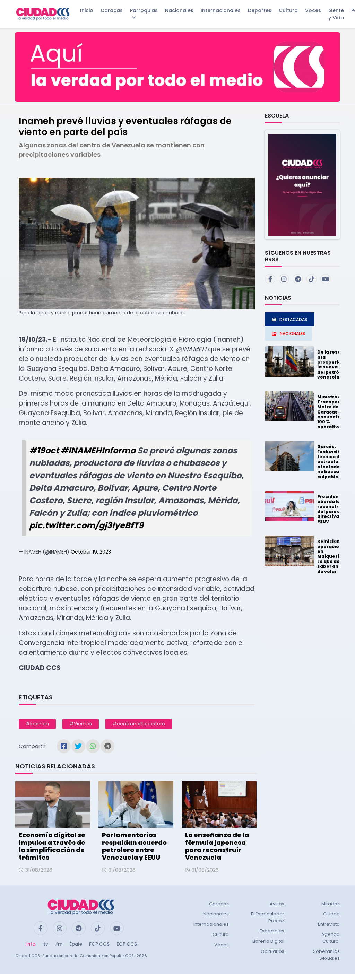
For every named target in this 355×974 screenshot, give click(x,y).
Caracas (112, 10)
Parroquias (144, 10)
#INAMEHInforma (98, 450)
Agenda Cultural (330, 938)
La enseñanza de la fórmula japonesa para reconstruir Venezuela (217, 846)
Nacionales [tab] (292, 334)
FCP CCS (99, 944)
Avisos (277, 904)
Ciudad (331, 914)
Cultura (288, 10)
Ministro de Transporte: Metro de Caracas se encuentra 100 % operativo (331, 411)
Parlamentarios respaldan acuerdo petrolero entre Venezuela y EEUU (134, 846)
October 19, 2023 (91, 551)
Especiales (272, 931)
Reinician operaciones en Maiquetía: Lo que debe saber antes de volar (332, 556)
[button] (302, 184)
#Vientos (80, 723)
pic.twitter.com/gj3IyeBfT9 (86, 525)
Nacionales (179, 10)
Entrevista (329, 924)
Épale (75, 944)
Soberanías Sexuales (326, 955)
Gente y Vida (336, 14)
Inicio (86, 10)
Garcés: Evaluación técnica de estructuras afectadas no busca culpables (331, 461)
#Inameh (37, 723)
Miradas (330, 904)
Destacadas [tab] (293, 319)
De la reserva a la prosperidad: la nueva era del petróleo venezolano (333, 364)
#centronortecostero (138, 723)
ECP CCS (126, 944)
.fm (58, 944)
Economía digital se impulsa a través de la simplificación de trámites (52, 846)
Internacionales (221, 10)
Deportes (259, 10)
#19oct (44, 450)
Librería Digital (268, 941)
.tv (45, 944)
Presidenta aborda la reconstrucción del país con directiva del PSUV (336, 509)
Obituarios (272, 951)
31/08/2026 (38, 870)
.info (30, 944)
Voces (313, 10)
